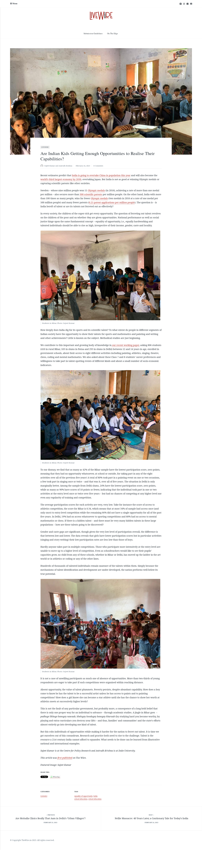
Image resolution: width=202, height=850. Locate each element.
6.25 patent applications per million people (112, 202)
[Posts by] (42, 166)
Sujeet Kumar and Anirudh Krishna (58, 166)
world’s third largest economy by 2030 (60, 179)
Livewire (45, 147)
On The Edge (112, 33)
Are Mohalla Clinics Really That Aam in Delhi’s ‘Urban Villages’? (50, 818)
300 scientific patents (91, 194)
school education (94, 799)
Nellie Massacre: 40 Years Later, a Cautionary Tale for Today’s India (151, 818)
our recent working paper (125, 345)
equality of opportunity (83, 796)
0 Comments (98, 166)
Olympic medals (96, 190)
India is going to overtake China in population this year (101, 175)
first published (65, 757)
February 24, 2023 (83, 166)
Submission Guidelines (93, 33)
